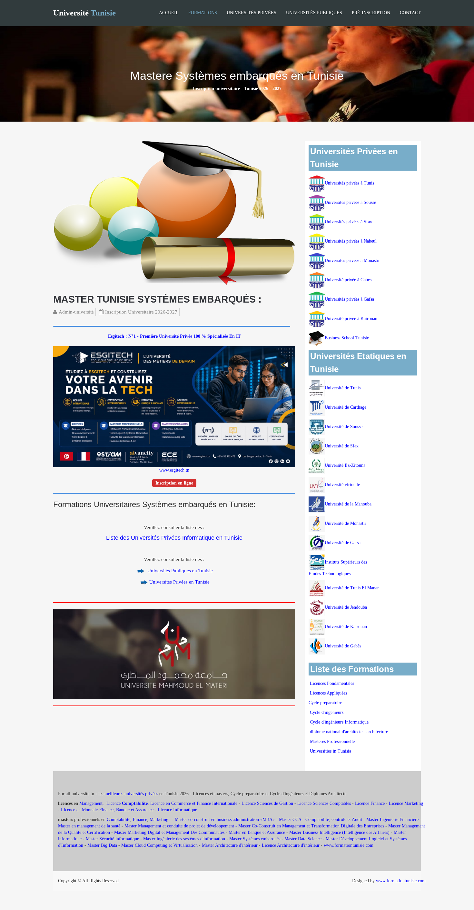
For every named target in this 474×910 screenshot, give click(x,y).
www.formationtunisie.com (348, 845)
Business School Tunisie (347, 337)
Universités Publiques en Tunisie (179, 570)
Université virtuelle (343, 484)
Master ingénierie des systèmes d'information (184, 838)
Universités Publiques (314, 12)
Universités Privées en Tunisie (179, 582)
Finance (140, 819)
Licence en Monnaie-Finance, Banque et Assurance (107, 809)
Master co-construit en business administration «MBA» (225, 819)
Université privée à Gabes (348, 279)
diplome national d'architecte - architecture (349, 731)
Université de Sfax (342, 446)
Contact (410, 12)
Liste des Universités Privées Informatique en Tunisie (174, 538)
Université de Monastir (345, 523)
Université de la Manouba (348, 504)
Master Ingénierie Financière (392, 819)
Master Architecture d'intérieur (230, 845)
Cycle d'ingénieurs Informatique (339, 722)
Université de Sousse (343, 426)
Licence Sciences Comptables (324, 803)
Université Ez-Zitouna (345, 465)
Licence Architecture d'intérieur (291, 845)
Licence (127, 803)
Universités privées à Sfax (348, 221)
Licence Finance (370, 803)
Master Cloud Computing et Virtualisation (159, 845)
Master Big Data (102, 845)
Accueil (169, 12)
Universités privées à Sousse (350, 202)
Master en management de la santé (89, 826)
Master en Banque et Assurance (257, 832)
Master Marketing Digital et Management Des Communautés (169, 832)
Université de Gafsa (342, 542)
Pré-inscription (371, 12)
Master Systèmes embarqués (254, 838)
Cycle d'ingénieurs (326, 712)
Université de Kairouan (346, 626)
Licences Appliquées (328, 693)
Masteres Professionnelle (332, 741)
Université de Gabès (343, 646)
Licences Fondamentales (332, 683)
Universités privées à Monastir (352, 260)
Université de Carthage (345, 407)
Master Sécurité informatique (112, 838)
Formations (202, 12)
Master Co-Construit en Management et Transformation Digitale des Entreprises (311, 826)
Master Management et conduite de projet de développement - (181, 826)
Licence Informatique (177, 809)
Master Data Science (302, 838)
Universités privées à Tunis (349, 183)
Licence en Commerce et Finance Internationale (193, 803)
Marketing (159, 819)
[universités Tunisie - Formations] (174, 213)
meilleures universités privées (131, 793)
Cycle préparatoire (326, 702)
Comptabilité (118, 819)
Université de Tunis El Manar (352, 587)
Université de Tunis (342, 387)
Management (91, 803)
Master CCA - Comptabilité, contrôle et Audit (320, 819)
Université (84, 12)
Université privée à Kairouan (351, 318)
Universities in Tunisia (330, 751)
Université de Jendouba (346, 607)
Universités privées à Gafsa (349, 299)
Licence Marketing (406, 803)
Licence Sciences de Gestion (267, 803)
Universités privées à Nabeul (351, 241)
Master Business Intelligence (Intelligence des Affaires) (339, 832)
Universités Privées (251, 12)
